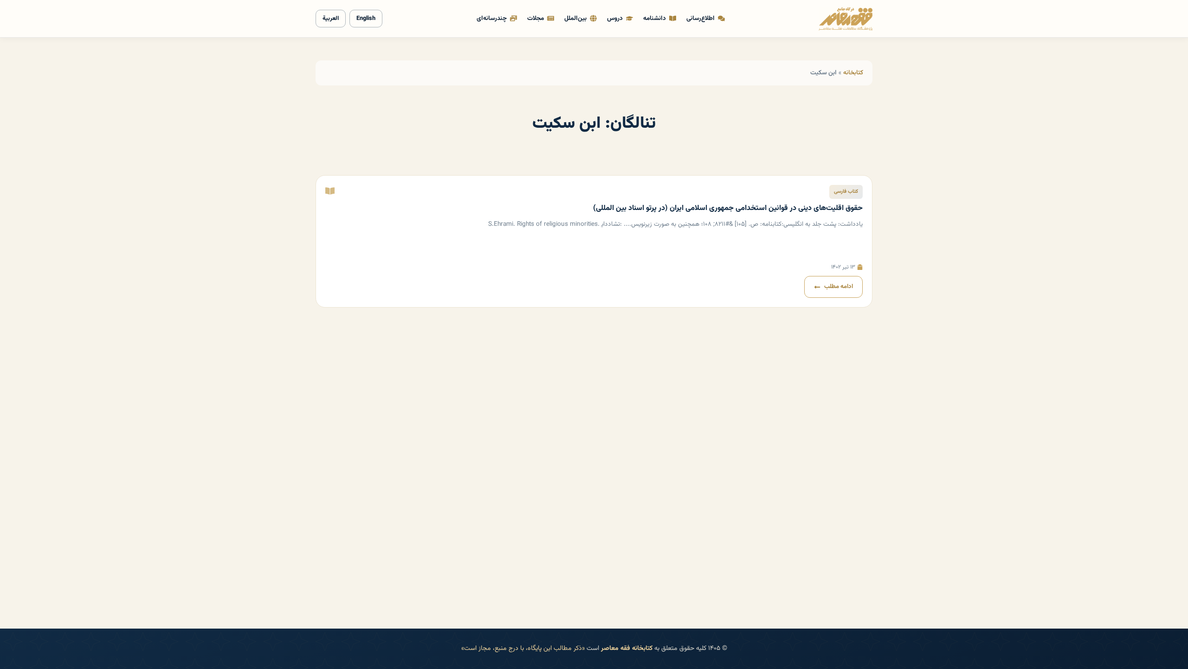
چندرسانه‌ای (492, 18)
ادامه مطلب (838, 286)
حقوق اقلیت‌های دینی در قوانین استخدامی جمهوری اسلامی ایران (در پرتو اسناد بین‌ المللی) (728, 208)
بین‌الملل (575, 18)
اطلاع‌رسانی (700, 18)
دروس (615, 18)
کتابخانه (853, 73)
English (365, 18)
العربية (331, 18)
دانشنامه (654, 18)
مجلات (535, 18)
